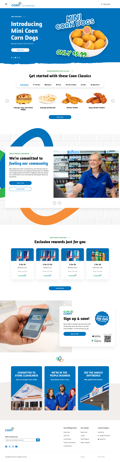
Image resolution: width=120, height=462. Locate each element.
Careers (83, 436)
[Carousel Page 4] (17, 57)
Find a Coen (106, 4)
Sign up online (75, 334)
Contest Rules (68, 446)
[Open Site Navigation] (6, 4)
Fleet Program (85, 439)
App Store (102, 439)
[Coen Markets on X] (10, 447)
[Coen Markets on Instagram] (13, 447)
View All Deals (60, 288)
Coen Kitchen (67, 439)
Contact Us (101, 432)
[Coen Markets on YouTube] (16, 447)
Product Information (70, 442)
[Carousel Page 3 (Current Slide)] (15, 57)
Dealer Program (85, 442)
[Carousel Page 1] (11, 57)
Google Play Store (105, 436)
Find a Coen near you (11, 437)
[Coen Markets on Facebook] (6, 447)
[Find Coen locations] (38, 439)
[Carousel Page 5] (19, 57)
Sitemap (83, 457)
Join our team (20, 189)
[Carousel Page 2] (13, 57)
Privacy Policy (101, 457)
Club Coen (66, 436)
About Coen (20, 183)
